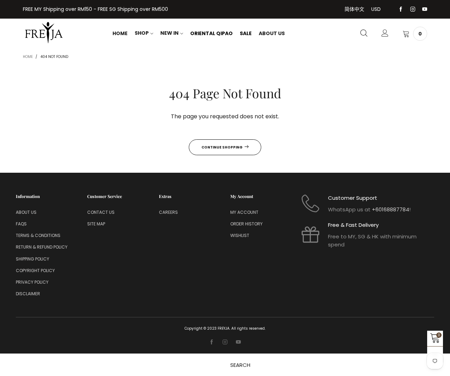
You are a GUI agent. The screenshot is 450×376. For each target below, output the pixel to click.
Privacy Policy (32, 282)
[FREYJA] (44, 33)
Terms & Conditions (38, 235)
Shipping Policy (32, 259)
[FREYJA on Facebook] (211, 342)
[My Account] (384, 33)
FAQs (21, 224)
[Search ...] (363, 33)
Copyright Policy (35, 270)
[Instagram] (413, 9)
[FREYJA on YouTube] (238, 342)
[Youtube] (425, 9)
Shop (142, 33)
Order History (246, 224)
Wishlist (239, 235)
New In (169, 33)
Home (120, 33)
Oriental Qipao (211, 33)
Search (240, 365)
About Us (272, 33)
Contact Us (101, 212)
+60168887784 (390, 209)
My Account (244, 212)
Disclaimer (28, 294)
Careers (168, 212)
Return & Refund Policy (42, 247)
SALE (246, 33)
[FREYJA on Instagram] (225, 342)
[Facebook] (401, 9)
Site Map (96, 224)
